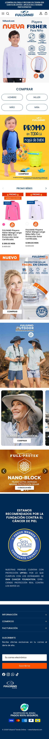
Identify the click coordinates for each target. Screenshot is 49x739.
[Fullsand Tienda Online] (24, 13)
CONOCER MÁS (24, 488)
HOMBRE (12, 97)
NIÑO (12, 107)
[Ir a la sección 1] (22, 490)
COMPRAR (22, 440)
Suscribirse (24, 665)
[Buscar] (9, 14)
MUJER (36, 97)
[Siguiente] (45, 471)
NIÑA (36, 107)
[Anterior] (4, 471)
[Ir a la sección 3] (27, 490)
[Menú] (3, 14)
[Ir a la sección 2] (25, 490)
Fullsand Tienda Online (17, 730)
